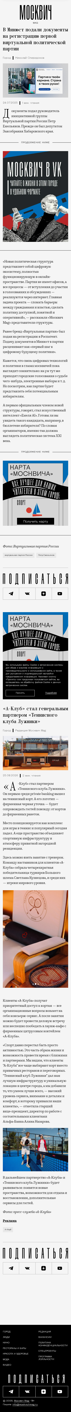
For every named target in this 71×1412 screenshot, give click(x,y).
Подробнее (51, 693)
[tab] (33, 984)
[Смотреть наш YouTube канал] (60, 594)
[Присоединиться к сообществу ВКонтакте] (27, 594)
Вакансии (44, 1337)
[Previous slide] (7, 939)
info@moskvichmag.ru (25, 1405)
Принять (20, 693)
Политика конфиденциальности (53, 1344)
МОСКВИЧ (35, 13)
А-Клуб (8, 1230)
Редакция (44, 1332)
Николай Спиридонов (29, 58)
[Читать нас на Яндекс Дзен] (44, 594)
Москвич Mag (22, 1401)
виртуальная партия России (19, 555)
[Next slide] (64, 939)
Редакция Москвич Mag (30, 730)
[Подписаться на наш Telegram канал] (11, 594)
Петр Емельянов (46, 555)
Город (7, 58)
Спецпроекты (47, 1351)
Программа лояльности (46, 1358)
